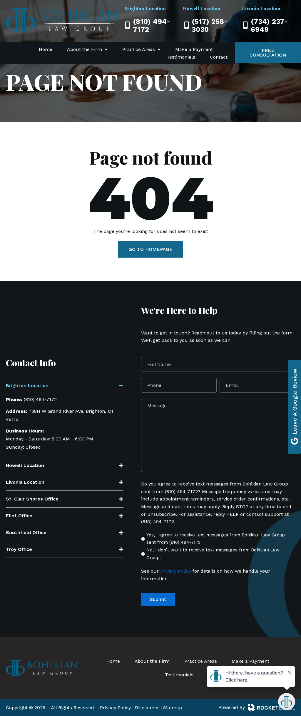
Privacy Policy (175, 571)
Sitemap (172, 707)
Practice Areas (138, 49)
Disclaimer (147, 707)
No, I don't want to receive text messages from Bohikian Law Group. (213, 553)
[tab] (64, 387)
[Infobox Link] (150, 25)
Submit (158, 599)
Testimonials (181, 57)
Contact (219, 57)
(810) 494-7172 (40, 399)
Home (45, 49)
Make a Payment (194, 49)
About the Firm (84, 49)
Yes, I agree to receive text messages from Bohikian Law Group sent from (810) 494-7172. (215, 538)
